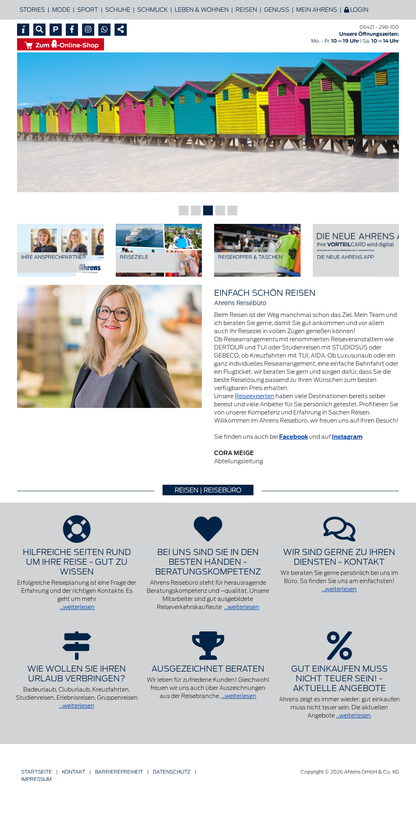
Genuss (276, 9)
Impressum (36, 779)
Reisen (246, 9)
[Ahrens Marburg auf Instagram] (88, 30)
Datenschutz (172, 772)
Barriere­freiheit (119, 772)
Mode (61, 9)
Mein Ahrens (316, 9)
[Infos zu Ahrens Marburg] (23, 30)
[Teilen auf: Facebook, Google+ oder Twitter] (121, 30)
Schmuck (152, 9)
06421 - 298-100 (379, 27)
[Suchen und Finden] (39, 30)
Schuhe (117, 9)
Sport (87, 9)
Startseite (36, 772)
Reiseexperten (254, 396)
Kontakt (73, 772)
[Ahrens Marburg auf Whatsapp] (104, 30)
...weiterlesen (77, 607)
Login (358, 9)
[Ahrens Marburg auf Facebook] (72, 30)
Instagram (347, 436)
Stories (32, 9)
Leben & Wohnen (202, 9)
